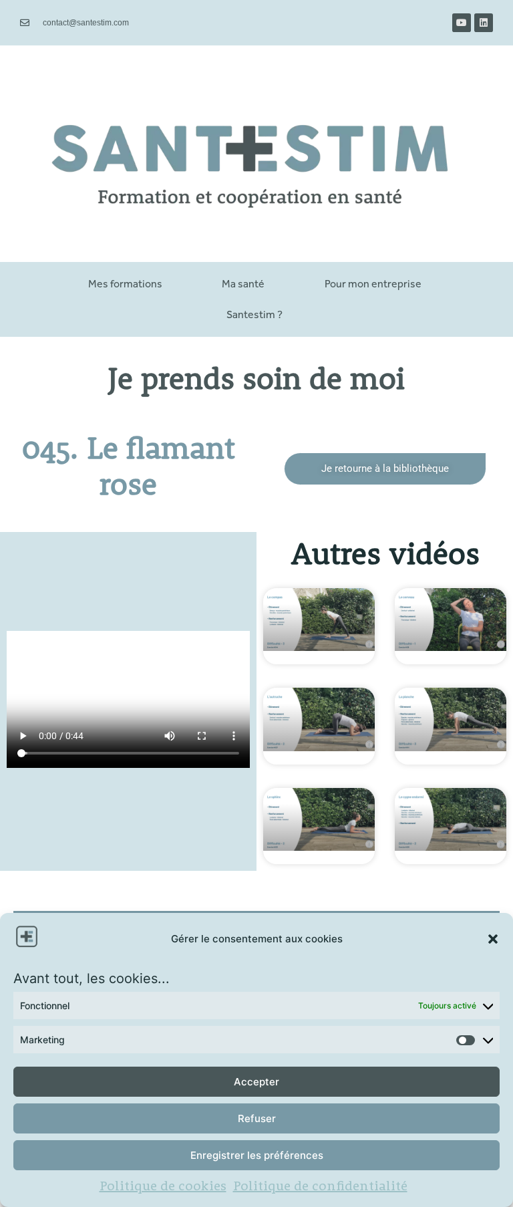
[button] (493, 939)
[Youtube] (461, 22)
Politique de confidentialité (320, 1187)
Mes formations (125, 283)
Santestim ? (254, 314)
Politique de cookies (163, 1187)
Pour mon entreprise (373, 283)
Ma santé (243, 283)
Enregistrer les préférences (256, 1155)
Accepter (256, 1081)
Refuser (257, 1118)
